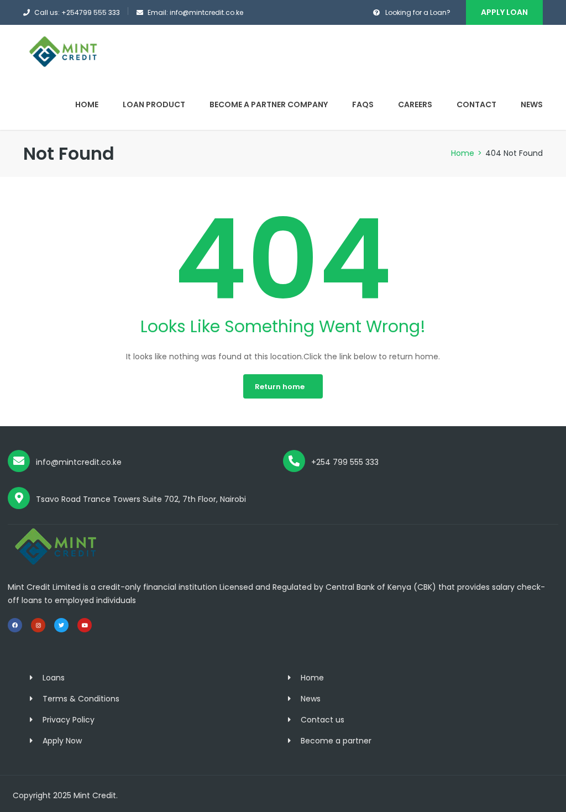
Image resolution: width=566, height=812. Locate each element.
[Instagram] (38, 625)
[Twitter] (61, 625)
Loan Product (154, 104)
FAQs (363, 104)
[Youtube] (84, 625)
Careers (415, 104)
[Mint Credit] (64, 51)
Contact (476, 104)
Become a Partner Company (268, 104)
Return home (280, 386)
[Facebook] (15, 625)
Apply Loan (504, 12)
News (532, 104)
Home (86, 104)
